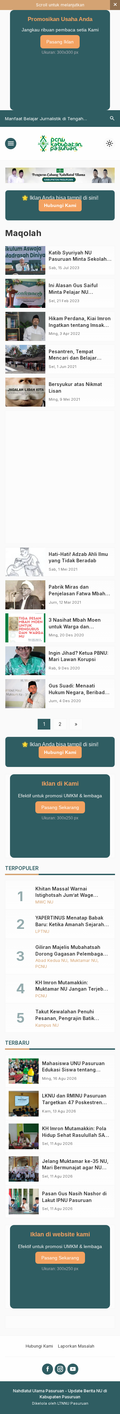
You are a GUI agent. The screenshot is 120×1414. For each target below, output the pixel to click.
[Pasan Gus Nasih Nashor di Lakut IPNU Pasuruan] (24, 1201)
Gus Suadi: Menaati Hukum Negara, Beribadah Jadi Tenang (80, 692)
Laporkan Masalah (76, 1346)
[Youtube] (72, 1369)
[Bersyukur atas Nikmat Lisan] (25, 392)
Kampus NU (47, 1025)
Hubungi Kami (60, 205)
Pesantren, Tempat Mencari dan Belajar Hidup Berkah (73, 358)
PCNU (41, 967)
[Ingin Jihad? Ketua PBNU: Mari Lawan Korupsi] (25, 660)
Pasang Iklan (60, 41)
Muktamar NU (83, 961)
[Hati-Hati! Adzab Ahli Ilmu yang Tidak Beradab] (25, 562)
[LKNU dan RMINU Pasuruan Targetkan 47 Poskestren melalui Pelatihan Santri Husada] (24, 1104)
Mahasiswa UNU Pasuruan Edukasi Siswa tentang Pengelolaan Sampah (73, 1069)
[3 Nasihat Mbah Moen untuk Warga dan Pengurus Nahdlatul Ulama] (25, 627)
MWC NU (44, 902)
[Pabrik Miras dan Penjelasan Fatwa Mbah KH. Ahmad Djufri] (25, 594)
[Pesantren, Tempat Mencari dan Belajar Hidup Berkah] (25, 359)
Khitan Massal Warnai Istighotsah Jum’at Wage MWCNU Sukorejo (64, 895)
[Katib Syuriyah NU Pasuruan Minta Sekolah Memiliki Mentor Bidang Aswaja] (25, 260)
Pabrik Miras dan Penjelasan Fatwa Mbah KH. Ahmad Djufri (77, 593)
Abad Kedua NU (51, 961)
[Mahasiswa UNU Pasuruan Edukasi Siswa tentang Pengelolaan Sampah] (24, 1071)
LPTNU (42, 932)
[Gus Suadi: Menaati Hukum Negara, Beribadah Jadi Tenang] (25, 693)
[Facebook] (47, 1369)
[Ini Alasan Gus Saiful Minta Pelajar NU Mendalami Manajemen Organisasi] (25, 293)
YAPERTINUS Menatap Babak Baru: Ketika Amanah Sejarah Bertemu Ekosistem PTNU (69, 924)
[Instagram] (60, 1369)
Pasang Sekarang (60, 807)
